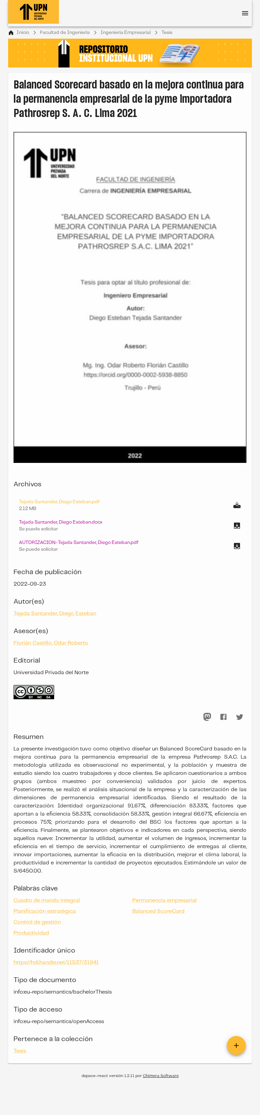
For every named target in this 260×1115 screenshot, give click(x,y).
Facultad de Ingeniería (65, 32)
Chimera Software (161, 1076)
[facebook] (223, 717)
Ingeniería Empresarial (126, 32)
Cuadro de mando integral (47, 900)
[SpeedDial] (236, 1045)
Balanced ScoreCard (158, 911)
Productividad (31, 933)
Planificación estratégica (45, 911)
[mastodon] (207, 717)
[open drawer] (245, 13)
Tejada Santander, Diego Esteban (55, 613)
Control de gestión (37, 922)
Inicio (23, 32)
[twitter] (239, 717)
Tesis (166, 32)
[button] (130, 525)
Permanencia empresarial (164, 900)
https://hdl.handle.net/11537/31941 (56, 962)
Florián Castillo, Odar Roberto (51, 643)
